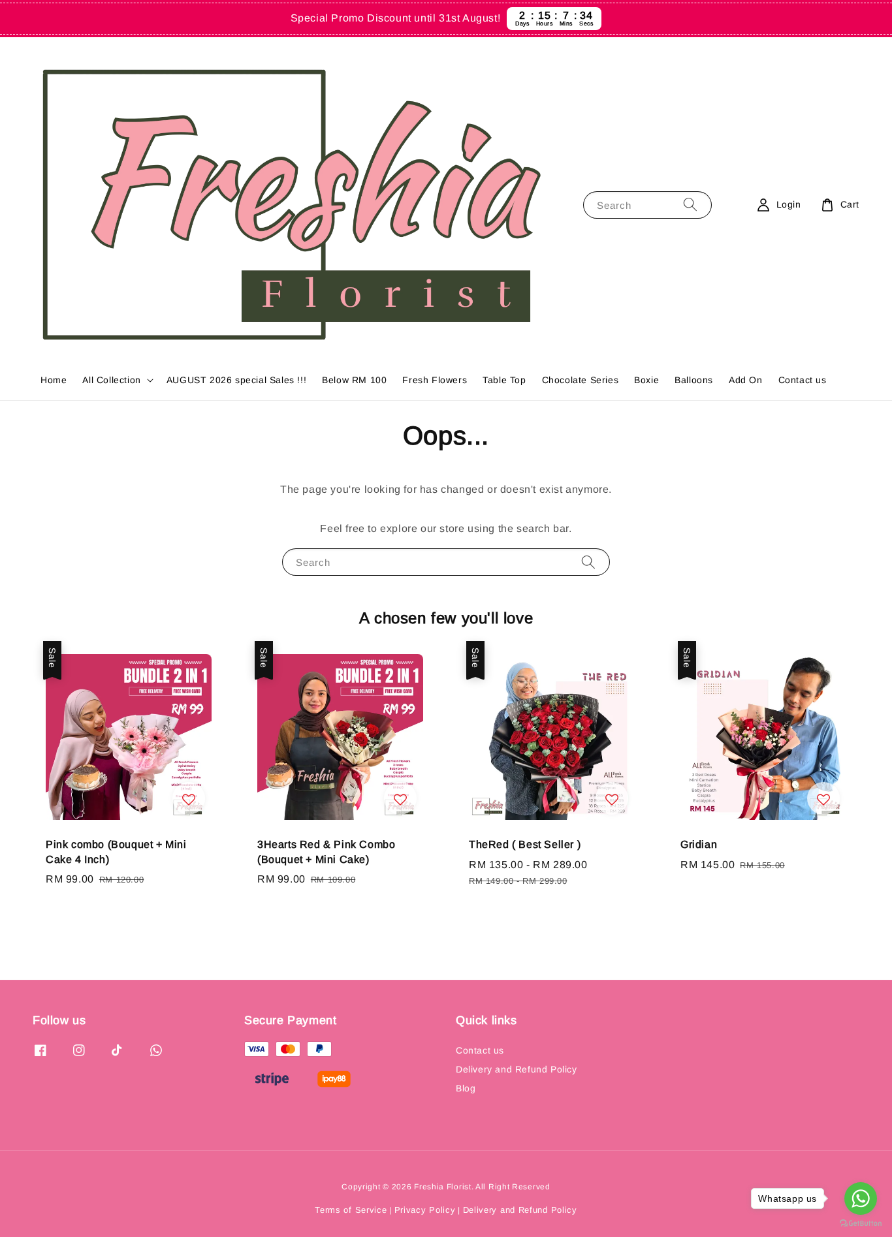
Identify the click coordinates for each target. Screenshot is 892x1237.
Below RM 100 (354, 380)
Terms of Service (351, 1210)
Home (53, 380)
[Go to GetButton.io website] (861, 1223)
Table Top (504, 380)
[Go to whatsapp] (860, 1198)
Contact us (802, 380)
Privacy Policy (425, 1210)
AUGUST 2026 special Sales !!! (236, 380)
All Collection (111, 380)
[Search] (690, 204)
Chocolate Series (580, 380)
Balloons (694, 380)
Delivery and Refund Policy (516, 1069)
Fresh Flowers (434, 380)
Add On (746, 380)
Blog (465, 1088)
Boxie (646, 380)
